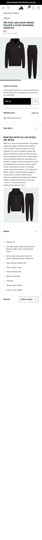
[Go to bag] (38, 8)
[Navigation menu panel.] (3, 8)
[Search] (33, 8)
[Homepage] (21, 8)
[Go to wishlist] (8, 8)
